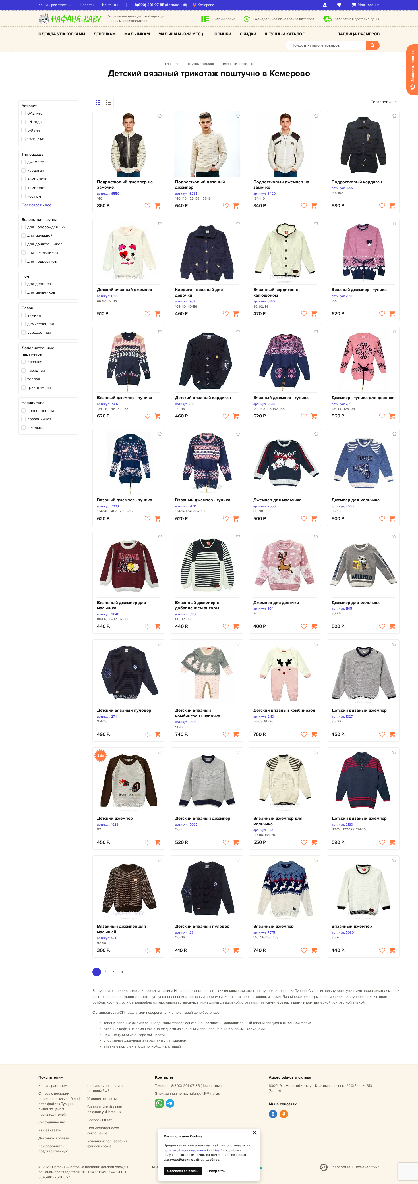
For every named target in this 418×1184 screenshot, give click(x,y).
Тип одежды (33, 154)
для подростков (42, 261)
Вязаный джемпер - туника (359, 289)
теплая (33, 379)
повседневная (40, 410)
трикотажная (39, 387)
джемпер (35, 161)
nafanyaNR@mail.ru (204, 1093)
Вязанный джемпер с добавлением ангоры (197, 605)
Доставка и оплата (53, 1138)
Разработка (340, 1167)
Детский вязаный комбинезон (284, 710)
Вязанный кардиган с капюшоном (275, 292)
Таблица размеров (359, 34)
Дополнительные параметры (38, 351)
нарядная (36, 370)
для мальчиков (41, 292)
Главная (171, 64)
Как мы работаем (52, 5)
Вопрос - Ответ (99, 1120)
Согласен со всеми (182, 1171)
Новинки (221, 34)
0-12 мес (35, 113)
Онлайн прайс (223, 19)
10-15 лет (35, 139)
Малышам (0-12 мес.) (180, 34)
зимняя (34, 315)
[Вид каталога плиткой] (98, 102)
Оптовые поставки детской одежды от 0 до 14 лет (60, 1104)
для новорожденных (46, 227)
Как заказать (49, 1130)
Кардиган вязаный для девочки (199, 292)
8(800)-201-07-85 (149, 5)
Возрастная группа (39, 219)
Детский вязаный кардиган (203, 397)
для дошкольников (45, 244)
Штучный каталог (285, 34)
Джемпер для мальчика (277, 500)
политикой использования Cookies (192, 1150)
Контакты (110, 5)
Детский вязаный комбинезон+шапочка (197, 713)
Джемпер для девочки (276, 602)
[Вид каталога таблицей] (108, 102)
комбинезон (38, 178)
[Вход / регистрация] (326, 5)
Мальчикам (137, 34)
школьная (36, 427)
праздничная (39, 419)
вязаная (34, 361)
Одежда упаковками (61, 34)
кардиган (35, 170)
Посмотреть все (36, 205)
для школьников (42, 252)
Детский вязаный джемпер (124, 289)
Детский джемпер (115, 818)
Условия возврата (102, 1098)
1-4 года (34, 121)
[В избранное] (147, 206)
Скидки (248, 34)
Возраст (29, 105)
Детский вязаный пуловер (124, 710)
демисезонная (40, 323)
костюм (34, 196)
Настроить (216, 1171)
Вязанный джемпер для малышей (121, 929)
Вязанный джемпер (273, 926)
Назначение (33, 402)
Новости (87, 5)
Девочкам (105, 34)
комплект (36, 187)
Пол (25, 276)
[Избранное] (340, 5)
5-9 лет (33, 130)
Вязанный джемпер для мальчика (121, 605)
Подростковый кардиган (357, 182)
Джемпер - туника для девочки (363, 397)
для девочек (39, 283)
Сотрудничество (51, 1122)
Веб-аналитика (367, 1167)
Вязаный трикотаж (238, 64)
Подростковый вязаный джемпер (200, 184)
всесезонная (39, 332)
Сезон (27, 308)
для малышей (40, 235)
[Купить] (157, 206)
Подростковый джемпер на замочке (125, 184)
